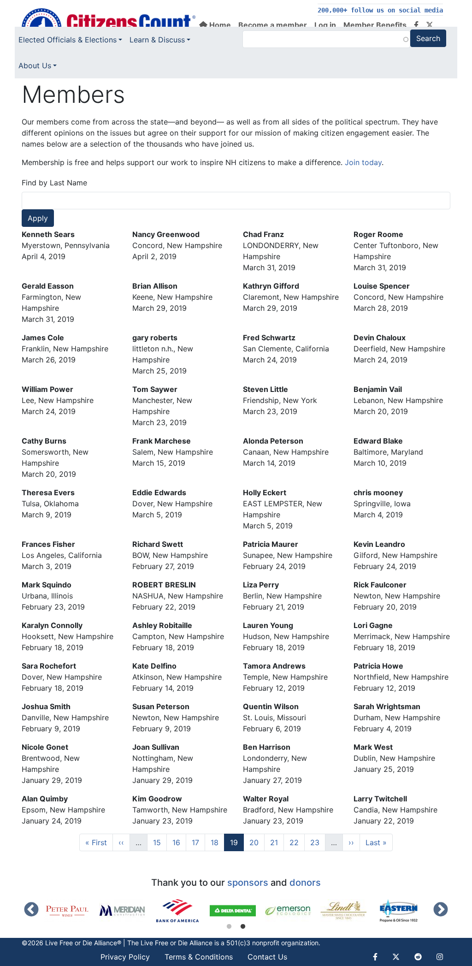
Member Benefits (375, 25)
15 (160, 842)
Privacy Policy (125, 956)
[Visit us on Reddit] (418, 957)
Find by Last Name (54, 182)
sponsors (247, 882)
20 (257, 842)
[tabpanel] (71, 910)
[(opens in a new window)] (71, 910)
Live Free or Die (164, 943)
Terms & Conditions (199, 956)
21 (277, 842)
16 (179, 842)
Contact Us (267, 956)
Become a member (272, 25)
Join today (363, 162)
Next (440, 910)
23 (317, 842)
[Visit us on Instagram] (439, 957)
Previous (31, 910)
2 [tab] (243, 926)
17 (198, 842)
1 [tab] (229, 926)
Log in (325, 25)
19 (237, 842)
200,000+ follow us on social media (380, 10)
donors (305, 882)
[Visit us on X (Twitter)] (429, 25)
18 (217, 842)
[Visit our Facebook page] (416, 25)
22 (297, 842)
